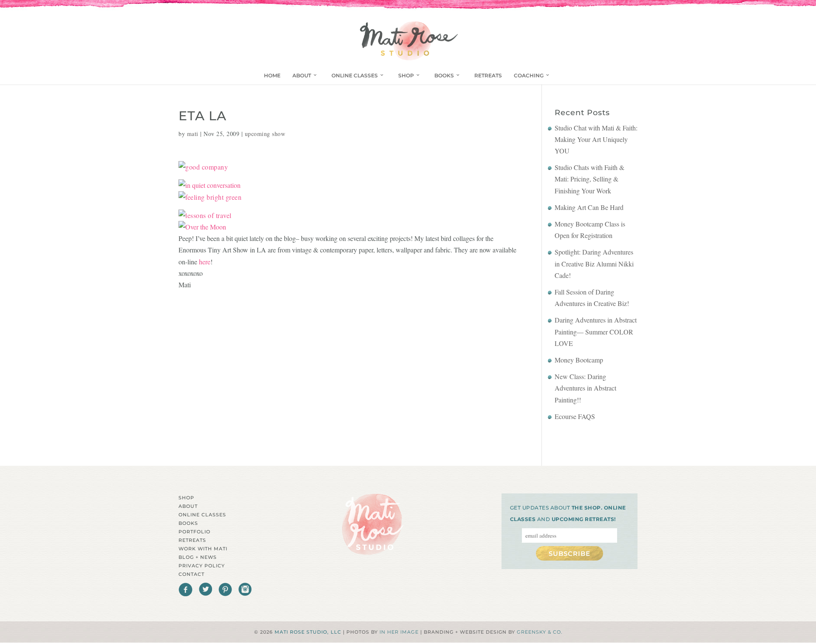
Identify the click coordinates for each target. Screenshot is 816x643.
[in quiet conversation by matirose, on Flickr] (209, 185)
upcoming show (265, 134)
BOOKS (444, 75)
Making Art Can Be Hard (589, 207)
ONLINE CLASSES (355, 75)
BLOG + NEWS (197, 557)
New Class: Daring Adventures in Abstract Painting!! (585, 388)
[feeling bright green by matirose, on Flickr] (209, 197)
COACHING (529, 75)
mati (192, 134)
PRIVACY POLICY (201, 566)
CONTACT (191, 574)
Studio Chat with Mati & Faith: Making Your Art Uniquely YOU (596, 139)
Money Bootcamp (579, 359)
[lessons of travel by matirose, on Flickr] (205, 215)
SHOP (406, 75)
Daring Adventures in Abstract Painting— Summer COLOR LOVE (596, 331)
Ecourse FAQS (575, 416)
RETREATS (488, 75)
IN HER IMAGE (399, 632)
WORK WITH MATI (202, 549)
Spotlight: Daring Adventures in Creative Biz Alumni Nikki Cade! (594, 263)
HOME (272, 75)
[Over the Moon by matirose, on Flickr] (202, 226)
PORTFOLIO (194, 532)
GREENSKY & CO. (539, 632)
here (204, 261)
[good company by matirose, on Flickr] (203, 166)
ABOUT (301, 75)
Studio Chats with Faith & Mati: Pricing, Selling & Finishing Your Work (589, 179)
